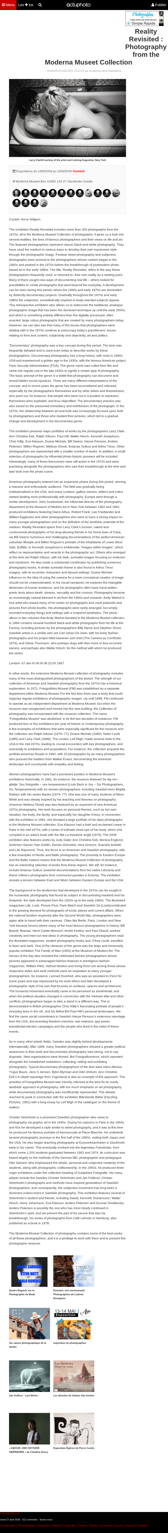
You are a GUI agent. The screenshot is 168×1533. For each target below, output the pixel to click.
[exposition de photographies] (73, 1323)
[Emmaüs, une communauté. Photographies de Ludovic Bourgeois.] (73, 1271)
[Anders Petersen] (116, 196)
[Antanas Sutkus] (35, 206)
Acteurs (118, 1525)
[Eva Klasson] (80, 196)
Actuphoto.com (11, 1513)
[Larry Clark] (16, 196)
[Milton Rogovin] (16, 206)
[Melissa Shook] (25, 206)
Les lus (25, 5)
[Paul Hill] (44, 196)
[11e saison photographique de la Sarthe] (29, 1323)
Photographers (27, 1525)
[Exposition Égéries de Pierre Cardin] (73, 1428)
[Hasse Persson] (107, 196)
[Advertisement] (64, 34)
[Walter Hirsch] (53, 196)
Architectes (105, 1525)
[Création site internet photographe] (145, 25)
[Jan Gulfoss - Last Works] (29, 1376)
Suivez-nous (46, 1519)
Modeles (143, 1525)
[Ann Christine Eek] (25, 196)
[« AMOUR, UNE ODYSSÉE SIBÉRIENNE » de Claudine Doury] (29, 1428)
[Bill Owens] (98, 196)
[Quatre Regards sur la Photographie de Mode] (29, 1271)
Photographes (8, 1525)
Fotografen (69, 1525)
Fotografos (43, 1525)
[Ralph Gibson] (35, 196)
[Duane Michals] (89, 196)
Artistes (93, 1525)
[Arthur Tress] (44, 206)
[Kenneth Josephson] (62, 196)
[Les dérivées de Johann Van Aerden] (73, 1376)
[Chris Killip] (71, 196)
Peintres (82, 1525)
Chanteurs (131, 1525)
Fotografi (57, 1525)
